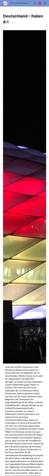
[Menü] (45, 3)
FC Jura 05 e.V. (19, 3)
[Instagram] (40, 3)
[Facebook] (35, 3)
